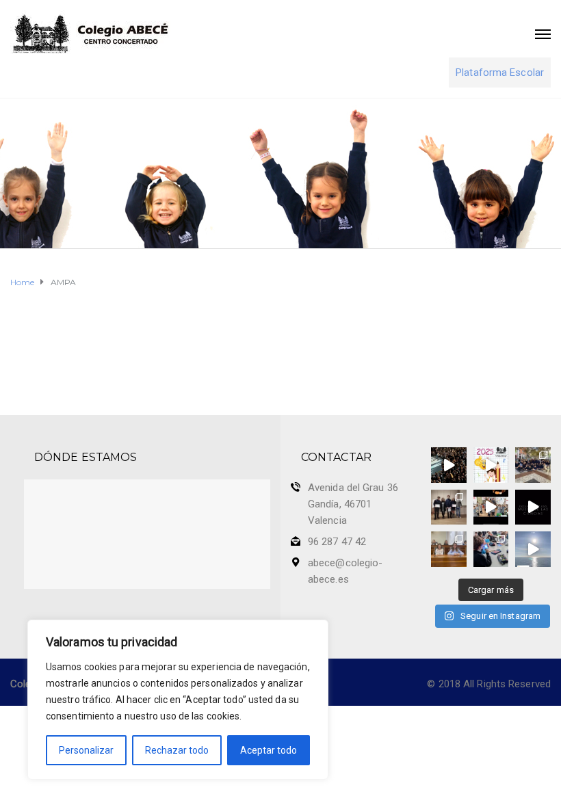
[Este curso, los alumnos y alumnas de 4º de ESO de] (491, 465)
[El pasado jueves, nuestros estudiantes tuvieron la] (533, 507)
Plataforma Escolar (500, 72)
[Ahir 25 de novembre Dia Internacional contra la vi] (449, 507)
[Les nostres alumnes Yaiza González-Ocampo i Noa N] (449, 549)
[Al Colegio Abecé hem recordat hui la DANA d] (449, 465)
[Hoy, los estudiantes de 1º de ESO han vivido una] (533, 465)
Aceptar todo (268, 750)
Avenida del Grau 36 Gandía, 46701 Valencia (353, 504)
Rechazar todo (177, 750)
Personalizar (86, 750)
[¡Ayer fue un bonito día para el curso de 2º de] (533, 549)
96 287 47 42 (337, 541)
